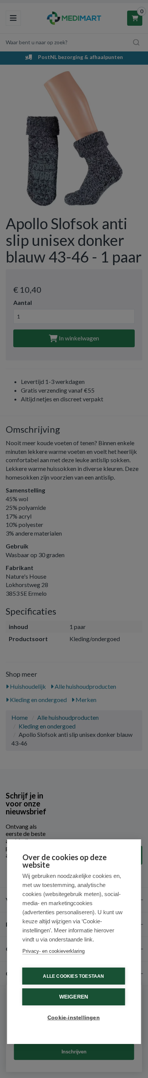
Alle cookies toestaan (73, 976)
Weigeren (73, 997)
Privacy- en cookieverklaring (53, 951)
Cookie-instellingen (73, 1018)
